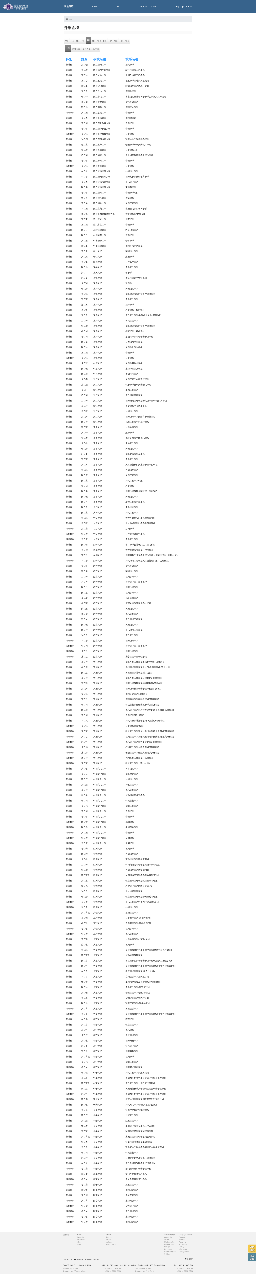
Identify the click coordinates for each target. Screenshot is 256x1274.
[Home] (16, 6)
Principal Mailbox (93, 1259)
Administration (148, 6)
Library (181, 1247)
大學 (68, 48)
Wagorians (81, 1240)
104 (127, 41)
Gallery (80, 1244)
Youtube (79, 1259)
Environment (111, 1244)
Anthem (109, 1242)
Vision (108, 1240)
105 (121, 41)
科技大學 (76, 49)
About (119, 6)
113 (77, 41)
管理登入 (190, 1259)
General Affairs (169, 1244)
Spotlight (80, 1237)
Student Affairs (169, 1242)
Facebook (68, 1259)
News (95, 6)
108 (104, 41)
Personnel (182, 1242)
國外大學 (87, 49)
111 (88, 40)
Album (79, 1242)
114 (72, 41)
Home (69, 19)
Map (163, 1265)
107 (110, 41)
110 (93, 41)
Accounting (183, 1244)
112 (83, 41)
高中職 (96, 49)
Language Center (183, 6)
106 (115, 41)
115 (66, 41)
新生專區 (69, 6)
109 (99, 41)
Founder (109, 1237)
